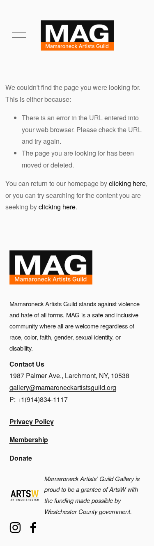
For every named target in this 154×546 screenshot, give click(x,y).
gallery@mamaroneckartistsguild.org (62, 387)
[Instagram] (15, 527)
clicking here (127, 183)
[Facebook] (33, 527)
